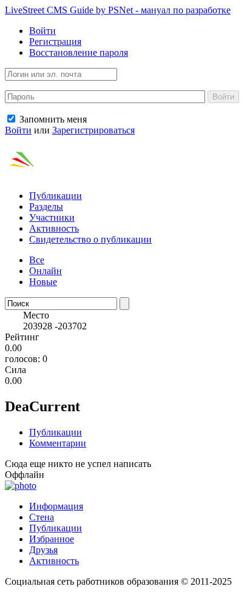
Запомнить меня (52, 119)
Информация (56, 506)
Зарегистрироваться (93, 130)
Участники (52, 217)
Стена (41, 517)
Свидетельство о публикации (90, 239)
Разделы (46, 206)
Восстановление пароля (78, 52)
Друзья (43, 550)
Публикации (55, 195)
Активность (54, 228)
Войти (42, 30)
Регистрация (55, 41)
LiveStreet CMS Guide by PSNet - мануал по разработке (118, 10)
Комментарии (57, 443)
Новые (43, 282)
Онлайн (45, 271)
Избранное (51, 539)
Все (36, 260)
